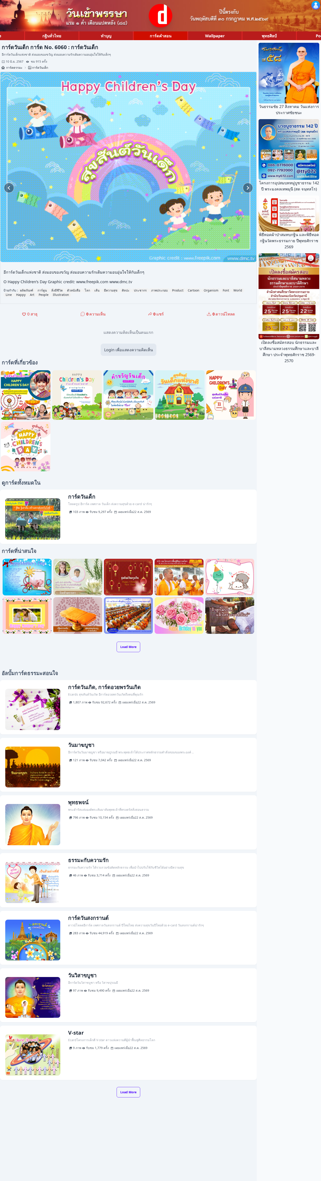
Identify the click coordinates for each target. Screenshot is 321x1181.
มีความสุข (110, 290)
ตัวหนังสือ (73, 290)
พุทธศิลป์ (269, 35)
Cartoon (193, 290)
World (237, 290)
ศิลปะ (125, 290)
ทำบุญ (106, 35)
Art (32, 295)
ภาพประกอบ (159, 290)
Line (9, 295)
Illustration (61, 295)
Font (226, 290)
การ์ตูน (42, 290)
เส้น (97, 290)
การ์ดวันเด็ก (40, 67)
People (43, 295)
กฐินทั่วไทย (51, 35)
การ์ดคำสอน (160, 35)
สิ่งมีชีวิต (57, 290)
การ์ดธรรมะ (14, 67)
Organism (211, 290)
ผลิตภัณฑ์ (26, 290)
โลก (87, 290)
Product (177, 290)
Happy (21, 295)
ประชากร (140, 290)
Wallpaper (215, 35)
